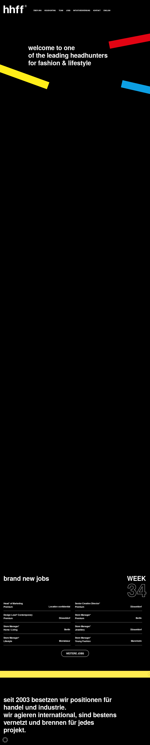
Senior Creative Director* (87, 603)
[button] (5, 740)
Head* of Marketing (13, 603)
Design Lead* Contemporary (18, 614)
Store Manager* (83, 614)
